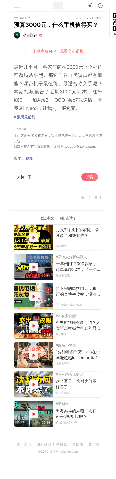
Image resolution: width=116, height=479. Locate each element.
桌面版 (77, 444)
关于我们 (24, 444)
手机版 (61, 444)
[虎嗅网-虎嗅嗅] (90, 6)
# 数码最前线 (24, 117)
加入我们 (43, 444)
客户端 (94, 444)
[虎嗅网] (58, 6)
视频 (29, 158)
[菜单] (17, 5)
